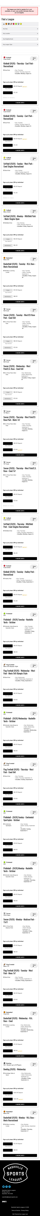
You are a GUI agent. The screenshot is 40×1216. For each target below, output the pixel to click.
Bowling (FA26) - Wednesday (14, 1069)
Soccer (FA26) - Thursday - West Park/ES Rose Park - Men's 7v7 (19, 418)
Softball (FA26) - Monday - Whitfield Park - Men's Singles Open (19, 217)
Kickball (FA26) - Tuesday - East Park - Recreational (18, 117)
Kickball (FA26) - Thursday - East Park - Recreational (18, 65)
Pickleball (9, 613)
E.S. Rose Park (9, 322)
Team (7, 86)
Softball (8, 158)
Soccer (8, 309)
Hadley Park (8, 578)
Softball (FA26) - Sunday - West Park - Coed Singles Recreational (18, 165)
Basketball (9, 258)
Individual (8, 92)
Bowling (8, 1063)
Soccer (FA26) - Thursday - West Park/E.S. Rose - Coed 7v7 (19, 469)
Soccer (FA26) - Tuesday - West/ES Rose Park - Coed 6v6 (19, 316)
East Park (7, 70)
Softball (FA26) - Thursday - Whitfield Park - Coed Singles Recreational (18, 525)
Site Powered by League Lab (20, 1214)
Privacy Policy (25, 1210)
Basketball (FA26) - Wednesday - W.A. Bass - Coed (18, 1020)
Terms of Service (16, 1210)
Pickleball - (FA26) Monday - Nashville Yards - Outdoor (18, 870)
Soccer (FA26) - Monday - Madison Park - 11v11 (19, 921)
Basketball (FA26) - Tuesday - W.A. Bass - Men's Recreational (19, 265)
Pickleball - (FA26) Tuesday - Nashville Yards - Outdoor (18, 621)
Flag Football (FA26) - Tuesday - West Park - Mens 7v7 (18, 972)
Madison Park (9, 928)
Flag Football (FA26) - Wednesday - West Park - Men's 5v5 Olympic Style (19, 672)
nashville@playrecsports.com (10, 1197)
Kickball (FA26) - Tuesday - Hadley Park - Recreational (19, 573)
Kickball (8, 57)
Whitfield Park (8, 223)
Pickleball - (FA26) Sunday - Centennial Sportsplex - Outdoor (18, 819)
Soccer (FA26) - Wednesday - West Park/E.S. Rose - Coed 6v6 (16, 367)
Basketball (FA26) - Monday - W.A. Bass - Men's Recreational (19, 1119)
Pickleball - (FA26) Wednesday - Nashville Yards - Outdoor (19, 720)
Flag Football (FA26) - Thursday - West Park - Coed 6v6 (18, 771)
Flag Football (10, 664)
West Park (7, 170)
